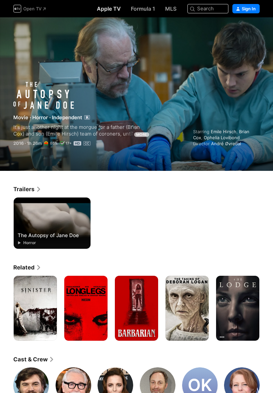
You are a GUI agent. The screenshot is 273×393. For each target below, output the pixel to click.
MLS (170, 8)
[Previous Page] (6, 308)
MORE (141, 134)
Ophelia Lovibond (222, 137)
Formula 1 (143, 8)
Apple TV (109, 8)
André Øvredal (226, 143)
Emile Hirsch (223, 131)
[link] (27, 189)
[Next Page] (266, 308)
